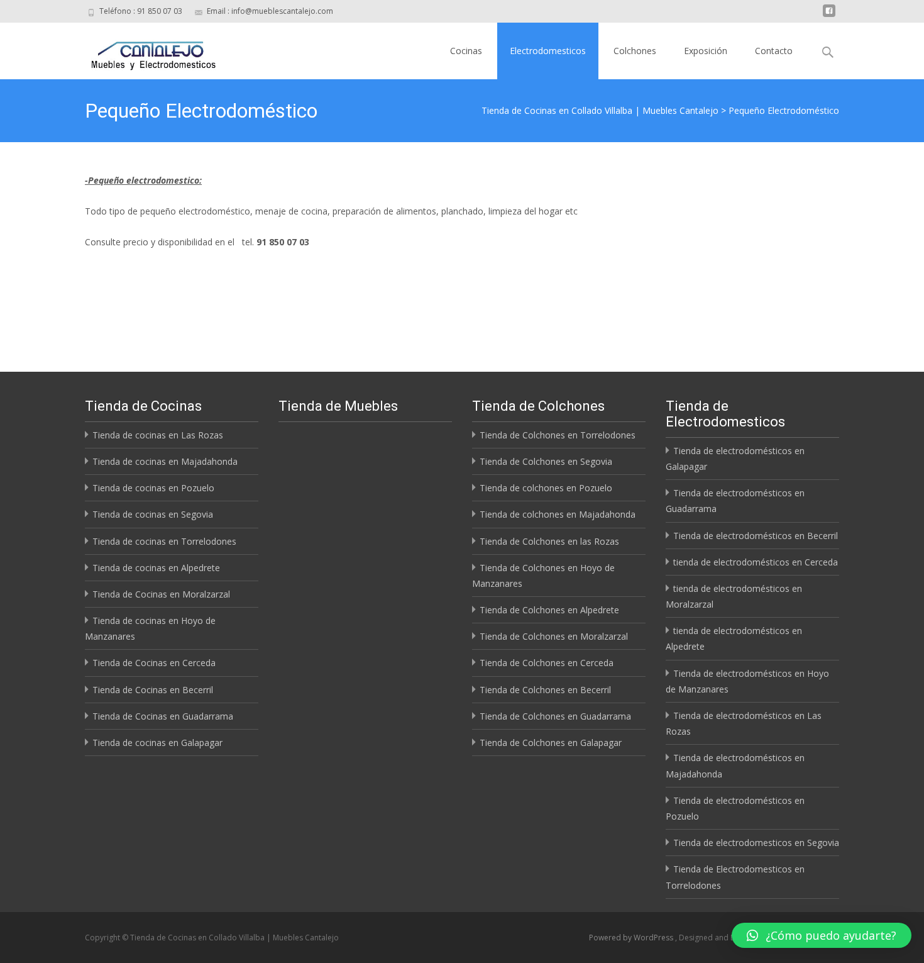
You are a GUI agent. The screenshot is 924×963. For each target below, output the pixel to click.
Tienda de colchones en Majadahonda (557, 514)
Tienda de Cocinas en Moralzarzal (161, 594)
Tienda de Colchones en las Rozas (549, 541)
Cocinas (466, 51)
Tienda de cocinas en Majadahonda (165, 461)
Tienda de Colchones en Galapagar (551, 743)
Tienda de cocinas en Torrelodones (164, 541)
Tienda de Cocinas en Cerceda (154, 663)
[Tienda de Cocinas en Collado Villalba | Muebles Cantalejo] (144, 48)
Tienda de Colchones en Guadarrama (555, 716)
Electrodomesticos (548, 51)
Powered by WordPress (632, 937)
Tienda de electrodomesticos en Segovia (756, 843)
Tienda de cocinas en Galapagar (157, 743)
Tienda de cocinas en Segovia (152, 514)
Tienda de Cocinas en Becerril (152, 690)
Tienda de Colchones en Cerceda (546, 663)
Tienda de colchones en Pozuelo (546, 488)
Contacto (774, 51)
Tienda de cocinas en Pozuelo (153, 488)
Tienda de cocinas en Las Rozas (157, 435)
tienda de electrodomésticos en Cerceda (755, 562)
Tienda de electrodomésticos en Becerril (755, 536)
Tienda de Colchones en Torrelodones (557, 435)
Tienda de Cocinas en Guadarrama (162, 716)
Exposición (705, 51)
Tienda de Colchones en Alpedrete (549, 610)
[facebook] (829, 15)
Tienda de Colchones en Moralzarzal (554, 636)
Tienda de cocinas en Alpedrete (156, 568)
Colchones (634, 51)
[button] (821, 935)
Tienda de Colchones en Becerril (545, 690)
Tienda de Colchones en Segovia (546, 461)
